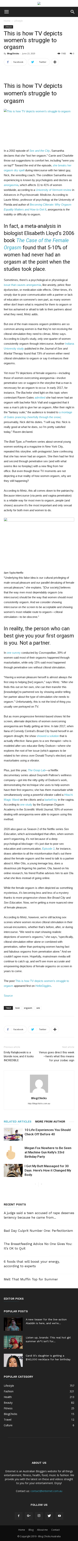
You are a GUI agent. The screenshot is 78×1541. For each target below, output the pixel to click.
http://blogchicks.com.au (39, 1103)
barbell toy (50, 799)
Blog (31, 1529)
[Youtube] (59, 1516)
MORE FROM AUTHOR (50, 1121)
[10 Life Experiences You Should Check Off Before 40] (13, 1134)
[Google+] (29, 1516)
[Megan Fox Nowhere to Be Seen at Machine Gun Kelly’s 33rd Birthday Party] (13, 1152)
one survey (14, 652)
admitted (40, 397)
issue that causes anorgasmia (22, 284)
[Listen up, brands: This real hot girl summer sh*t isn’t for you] (13, 1342)
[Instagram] (39, 1516)
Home (7, 20)
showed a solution (48, 736)
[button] (72, 12)
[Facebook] (18, 1516)
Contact (55, 1529)
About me (42, 1529)
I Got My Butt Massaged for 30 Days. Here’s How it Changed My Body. (48, 1170)
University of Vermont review (53, 189)
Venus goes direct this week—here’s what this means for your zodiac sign (56, 1056)
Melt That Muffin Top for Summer (31, 1279)
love (17, 1007)
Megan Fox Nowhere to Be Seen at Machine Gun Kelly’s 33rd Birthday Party (48, 1152)
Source (8, 995)
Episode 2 (48, 848)
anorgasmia (11, 185)
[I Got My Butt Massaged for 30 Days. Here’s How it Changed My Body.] (13, 1170)
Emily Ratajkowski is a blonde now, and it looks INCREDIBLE (19, 1056)
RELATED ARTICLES (17, 1121)
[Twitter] (49, 1516)
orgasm (28, 1007)
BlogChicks (13, 53)
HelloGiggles (43, 985)
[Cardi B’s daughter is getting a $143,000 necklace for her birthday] (13, 1360)
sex (38, 1007)
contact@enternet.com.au (46, 1491)
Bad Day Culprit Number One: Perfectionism (38, 1231)
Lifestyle (18, 20)
